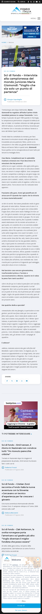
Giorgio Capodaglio (14, 99)
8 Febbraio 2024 (21, 102)
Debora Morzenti (11, 513)
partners (15, 565)
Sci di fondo (9, 71)
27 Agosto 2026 (19, 470)
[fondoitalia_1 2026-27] (21, 32)
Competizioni (10, 2)
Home (4, 42)
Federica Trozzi (11, 467)
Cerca (22, 2)
